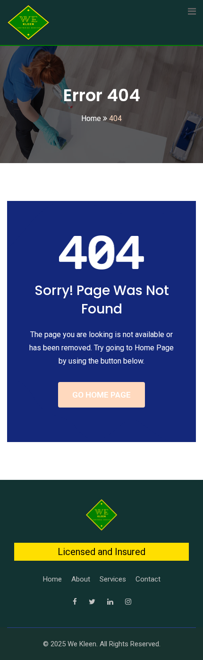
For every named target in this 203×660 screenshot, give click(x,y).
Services (113, 579)
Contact (148, 579)
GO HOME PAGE (101, 394)
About (80, 579)
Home (52, 579)
